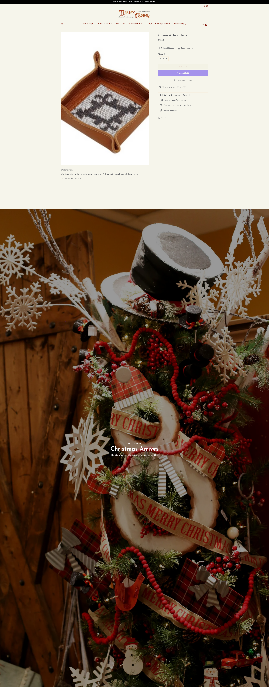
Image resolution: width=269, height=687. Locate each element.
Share (164, 117)
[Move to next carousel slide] (206, 198)
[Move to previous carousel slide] (201, 198)
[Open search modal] (62, 24)
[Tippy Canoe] (134, 14)
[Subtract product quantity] (166, 59)
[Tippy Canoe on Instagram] (207, 6)
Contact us (181, 100)
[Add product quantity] (160, 59)
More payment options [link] (183, 80)
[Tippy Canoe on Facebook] (204, 6)
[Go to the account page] (202, 24)
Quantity (162, 54)
